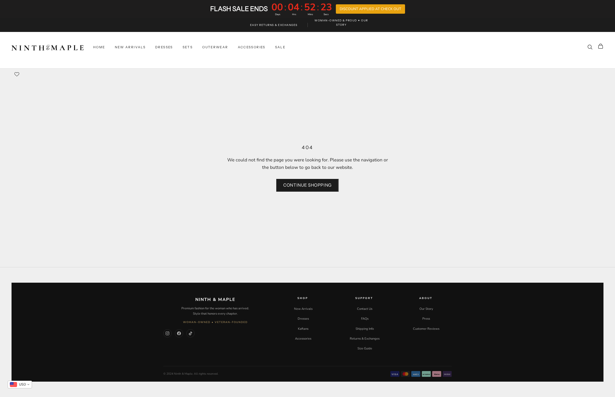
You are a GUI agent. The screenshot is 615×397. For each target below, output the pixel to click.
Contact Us (364, 309)
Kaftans (303, 329)
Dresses (303, 319)
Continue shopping (307, 185)
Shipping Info (365, 329)
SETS (188, 47)
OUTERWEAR (215, 47)
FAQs (365, 319)
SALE (280, 47)
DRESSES (164, 47)
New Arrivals (303, 309)
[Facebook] (179, 333)
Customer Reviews (426, 329)
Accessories (303, 338)
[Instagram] (167, 333)
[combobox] (20, 384)
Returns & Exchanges (365, 338)
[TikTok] (190, 333)
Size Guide (364, 348)
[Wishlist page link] (16, 74)
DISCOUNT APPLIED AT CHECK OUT (370, 8)
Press (426, 319)
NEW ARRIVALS (130, 47)
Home (99, 47)
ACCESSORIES (251, 47)
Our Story (426, 309)
